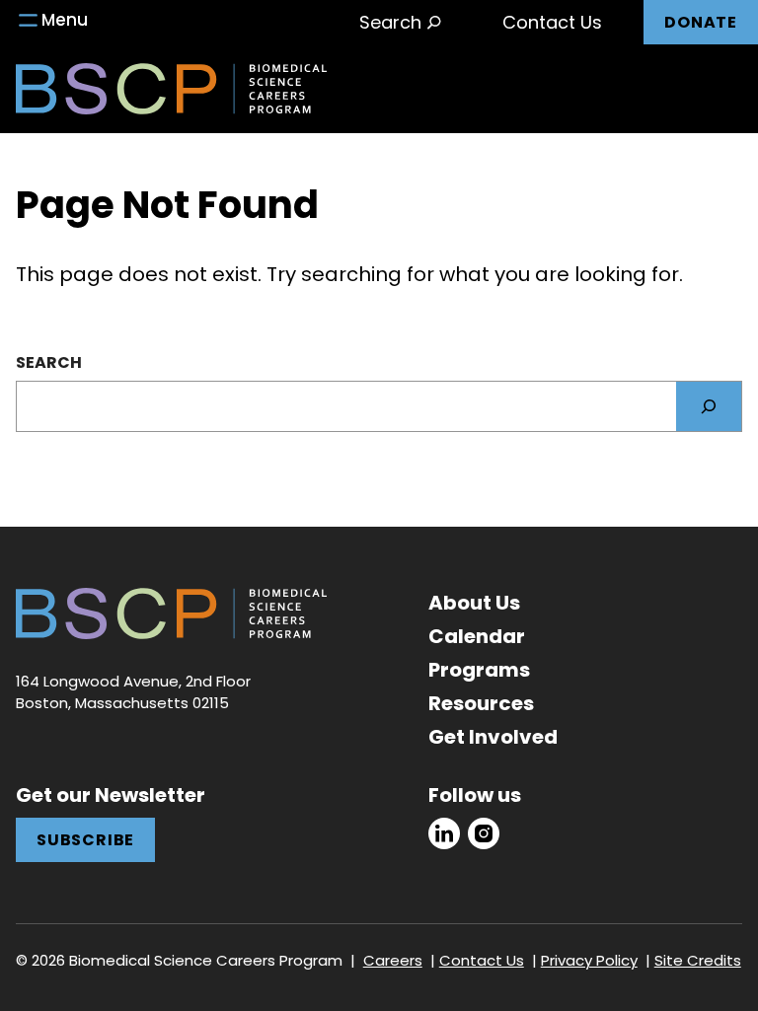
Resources (481, 703)
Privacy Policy (589, 960)
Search (49, 362)
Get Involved (493, 737)
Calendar (476, 636)
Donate (700, 22)
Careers (392, 960)
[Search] (708, 406)
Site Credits (697, 960)
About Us (474, 602)
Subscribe (85, 840)
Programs (479, 670)
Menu (64, 20)
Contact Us (552, 22)
